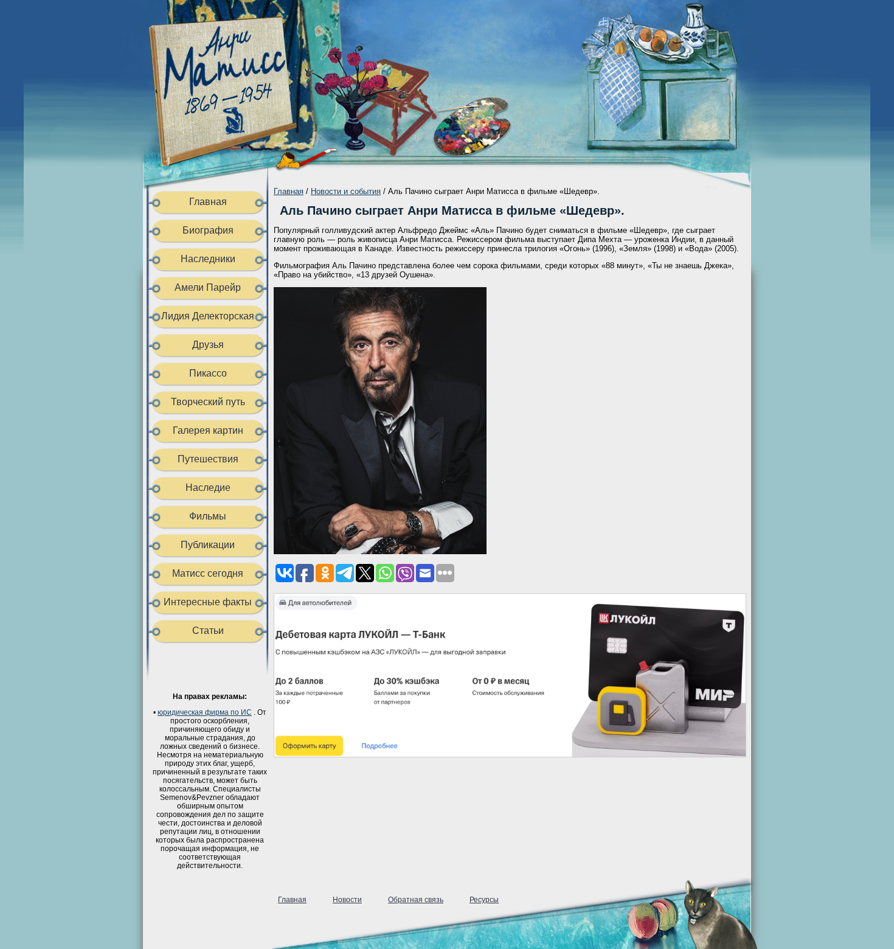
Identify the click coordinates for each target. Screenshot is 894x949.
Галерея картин (208, 430)
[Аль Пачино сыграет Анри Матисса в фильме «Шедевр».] (380, 551)
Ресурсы (484, 899)
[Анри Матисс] (229, 155)
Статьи (208, 630)
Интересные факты (208, 602)
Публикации (208, 545)
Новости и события (346, 191)
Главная (208, 201)
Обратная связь (415, 899)
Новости (347, 899)
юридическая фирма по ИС (205, 712)
